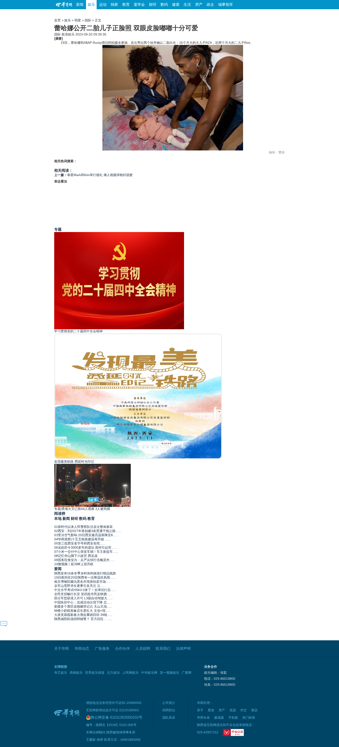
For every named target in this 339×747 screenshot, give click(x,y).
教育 (126, 4)
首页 (57, 20)
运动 (103, 4)
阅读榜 (59, 513)
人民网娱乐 (130, 672)
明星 (77, 20)
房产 (198, 4)
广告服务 (102, 648)
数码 (164, 4)
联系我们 (163, 648)
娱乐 (91, 4)
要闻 (58, 569)
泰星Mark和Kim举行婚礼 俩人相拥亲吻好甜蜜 (93, 175)
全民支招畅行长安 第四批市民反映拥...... (83, 594)
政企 (210, 4)
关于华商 (61, 648)
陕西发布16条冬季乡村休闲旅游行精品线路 (85, 573)
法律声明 (183, 648)
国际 (88, 20)
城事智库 (225, 4)
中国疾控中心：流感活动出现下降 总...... (83, 602)
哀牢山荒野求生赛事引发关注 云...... (80, 586)
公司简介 (168, 703)
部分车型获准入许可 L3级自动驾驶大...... (83, 598)
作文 (243, 710)
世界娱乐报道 (94, 672)
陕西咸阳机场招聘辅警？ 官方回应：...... (83, 619)
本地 (58, 518)
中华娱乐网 (149, 672)
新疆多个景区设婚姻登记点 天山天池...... (83, 606)
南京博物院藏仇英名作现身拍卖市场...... (82, 581)
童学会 (139, 4)
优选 (279, 14)
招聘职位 (168, 710)
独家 (114, 4)
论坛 (229, 14)
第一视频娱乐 (169, 672)
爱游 (268, 14)
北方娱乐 (113, 672)
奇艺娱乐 (60, 672)
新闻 (79, 4)
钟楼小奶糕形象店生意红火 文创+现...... (82, 610)
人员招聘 (142, 648)
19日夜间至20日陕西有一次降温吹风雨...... (85, 577)
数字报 (243, 14)
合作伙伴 (122, 648)
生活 (187, 4)
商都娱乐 (76, 672)
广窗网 (186, 672)
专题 (58, 229)
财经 (152, 4)
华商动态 (81, 648)
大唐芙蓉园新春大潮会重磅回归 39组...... (83, 615)
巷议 (254, 710)
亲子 (200, 710)
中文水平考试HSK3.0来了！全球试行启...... (85, 590)
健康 (175, 4)
